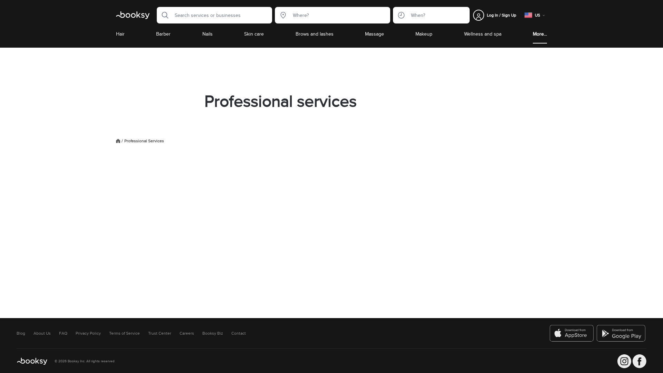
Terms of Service (124, 333)
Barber (163, 33)
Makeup (423, 33)
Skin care (254, 33)
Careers (187, 333)
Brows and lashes (315, 33)
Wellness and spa (482, 33)
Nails (207, 33)
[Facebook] (639, 361)
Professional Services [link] (144, 141)
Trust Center (159, 333)
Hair (120, 33)
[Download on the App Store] (572, 333)
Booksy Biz (212, 333)
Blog (21, 333)
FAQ (63, 333)
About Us (42, 333)
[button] (163, 15)
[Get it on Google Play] (621, 333)
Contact (238, 333)
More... (540, 33)
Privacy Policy (88, 333)
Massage (374, 33)
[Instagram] (624, 361)
